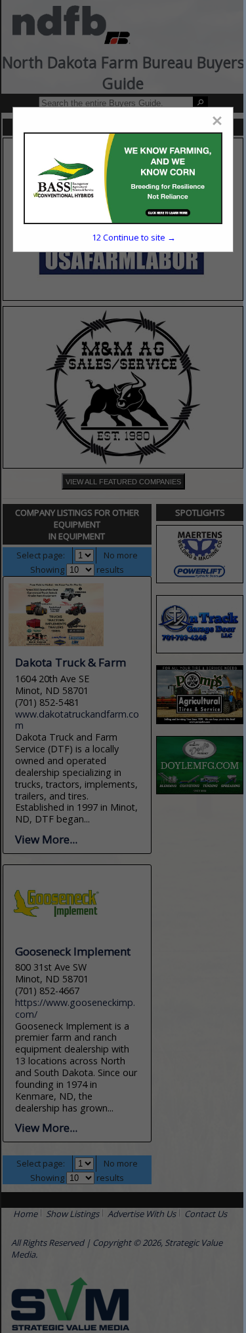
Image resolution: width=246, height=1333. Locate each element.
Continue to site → (134, 237)
